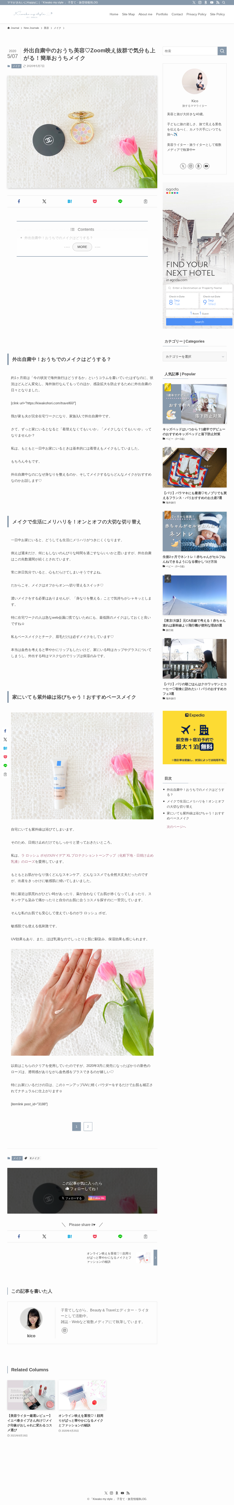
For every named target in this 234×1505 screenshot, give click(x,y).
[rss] (218, 2)
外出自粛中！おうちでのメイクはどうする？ (58, 238)
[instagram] (200, 2)
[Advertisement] (82, 302)
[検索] (224, 2)
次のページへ (176, 826)
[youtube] (212, 2)
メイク (16, 66)
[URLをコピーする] (145, 201)
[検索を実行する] (222, 51)
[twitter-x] (194, 2)
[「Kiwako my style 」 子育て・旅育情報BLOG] (31, 14)
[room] (206, 2)
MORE (82, 247)
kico (31, 1336)
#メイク (35, 1158)
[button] (19, 201)
